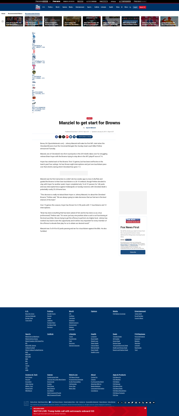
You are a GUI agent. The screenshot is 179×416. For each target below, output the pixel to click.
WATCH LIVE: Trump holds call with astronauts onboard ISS (64, 411)
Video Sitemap (111, 402)
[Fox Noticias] (125, 1)
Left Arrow (2, 21)
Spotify (150, 402)
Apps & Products (119, 375)
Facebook (56, 136)
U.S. (43, 7)
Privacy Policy (124, 244)
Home (3, 13)
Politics (50, 7)
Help (77, 402)
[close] (145, 408)
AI (121, 7)
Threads (63, 136)
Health (111, 7)
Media (71, 7)
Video (118, 7)
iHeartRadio (153, 402)
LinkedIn (136, 402)
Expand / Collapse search (130, 7)
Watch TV (142, 7)
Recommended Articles (32, 13)
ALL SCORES (36, 110)
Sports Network (91, 128)
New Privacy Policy (43, 402)
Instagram (125, 402)
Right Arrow (175, 21)
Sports (89, 7)
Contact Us (82, 402)
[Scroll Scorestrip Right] (33, 112)
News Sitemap (103, 402)
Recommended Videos (15, 13)
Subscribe (133, 252)
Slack (139, 402)
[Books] (140, 1)
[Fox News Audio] (91, 1)
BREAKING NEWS (39, 408)
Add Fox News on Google (85, 136)
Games (50, 375)
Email (74, 136)
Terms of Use (134, 244)
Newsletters (146, 402)
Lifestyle (103, 7)
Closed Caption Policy (69, 402)
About (93, 375)
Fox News (38, 7)
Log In (135, 7)
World (58, 7)
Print (70, 136)
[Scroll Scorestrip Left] (33, 32)
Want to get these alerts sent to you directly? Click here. (50, 414)
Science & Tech (31, 375)
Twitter (60, 136)
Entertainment (80, 7)
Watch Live (73, 375)
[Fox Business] (68, 1)
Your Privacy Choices (57, 402)
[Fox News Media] (56, 1)
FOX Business (140, 334)
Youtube (129, 402)
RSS (143, 402)
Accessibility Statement (92, 402)
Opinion (64, 7)
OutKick (96, 7)
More (126, 7)
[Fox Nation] (80, 1)
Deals (115, 334)
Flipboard (67, 136)
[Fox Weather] (103, 1)
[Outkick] (113, 1)
